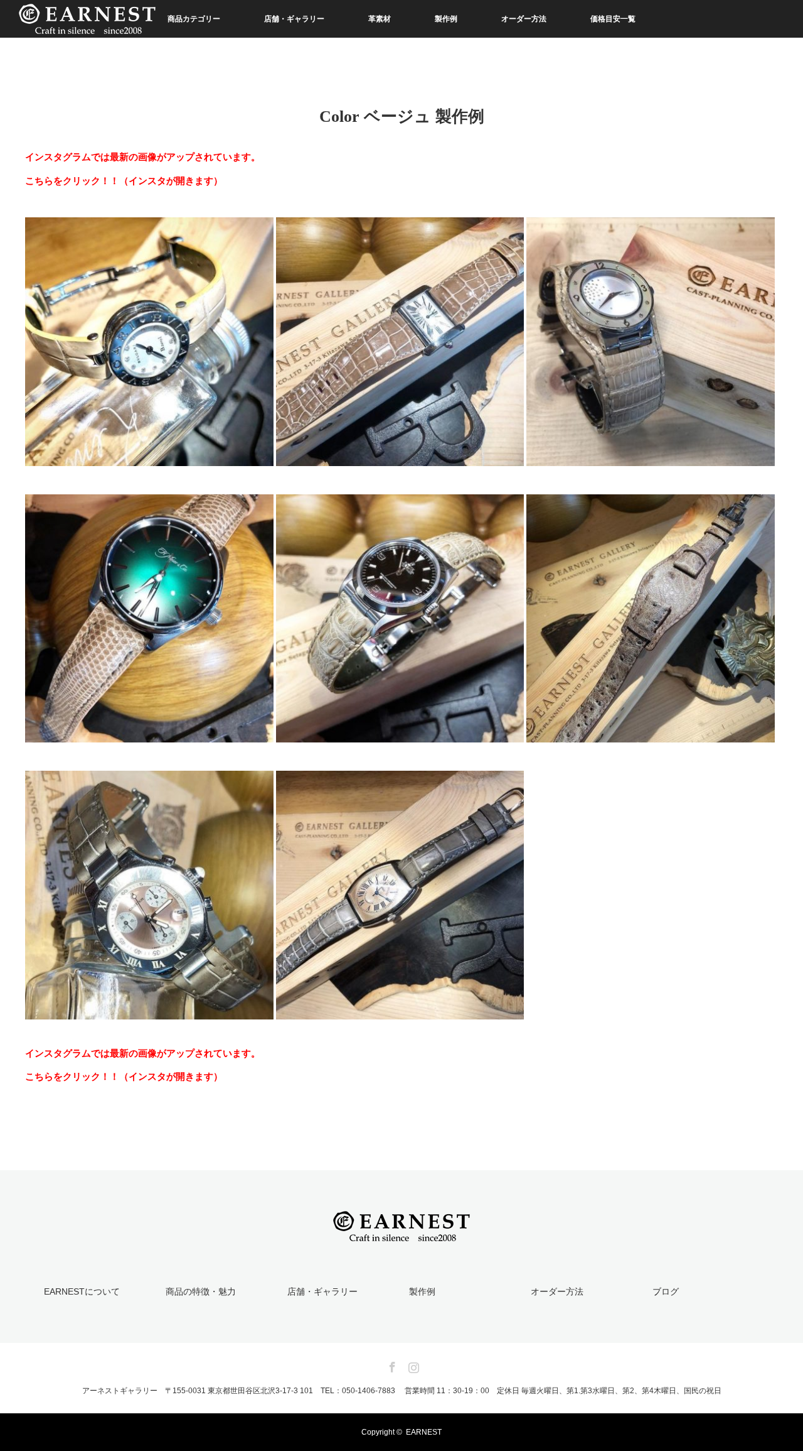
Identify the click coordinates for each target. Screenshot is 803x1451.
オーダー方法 (523, 18)
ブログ (665, 1291)
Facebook (390, 1365)
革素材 (379, 18)
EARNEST (424, 1432)
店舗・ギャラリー (294, 18)
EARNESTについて (82, 1291)
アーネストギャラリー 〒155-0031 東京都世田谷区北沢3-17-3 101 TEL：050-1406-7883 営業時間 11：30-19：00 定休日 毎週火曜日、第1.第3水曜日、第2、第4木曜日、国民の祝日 (401, 1390)
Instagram (412, 1365)
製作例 (446, 18)
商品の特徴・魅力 (201, 1291)
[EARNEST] (401, 1234)
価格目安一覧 (612, 18)
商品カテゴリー (194, 18)
